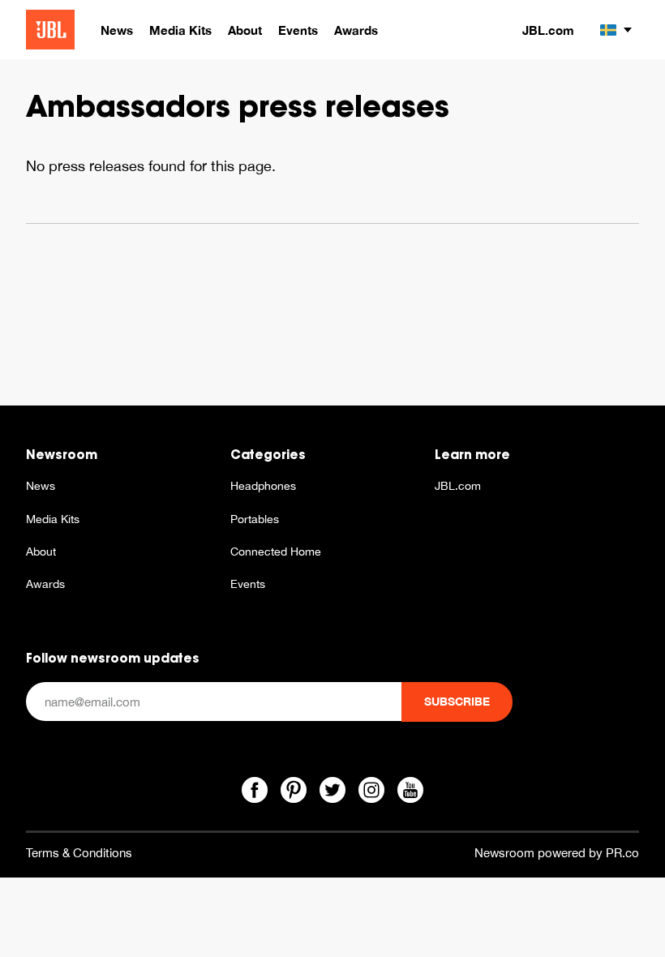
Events (247, 583)
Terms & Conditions (79, 853)
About (41, 551)
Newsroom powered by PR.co (556, 853)
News (40, 485)
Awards (45, 583)
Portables (254, 519)
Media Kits (52, 519)
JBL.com (548, 30)
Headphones (263, 485)
